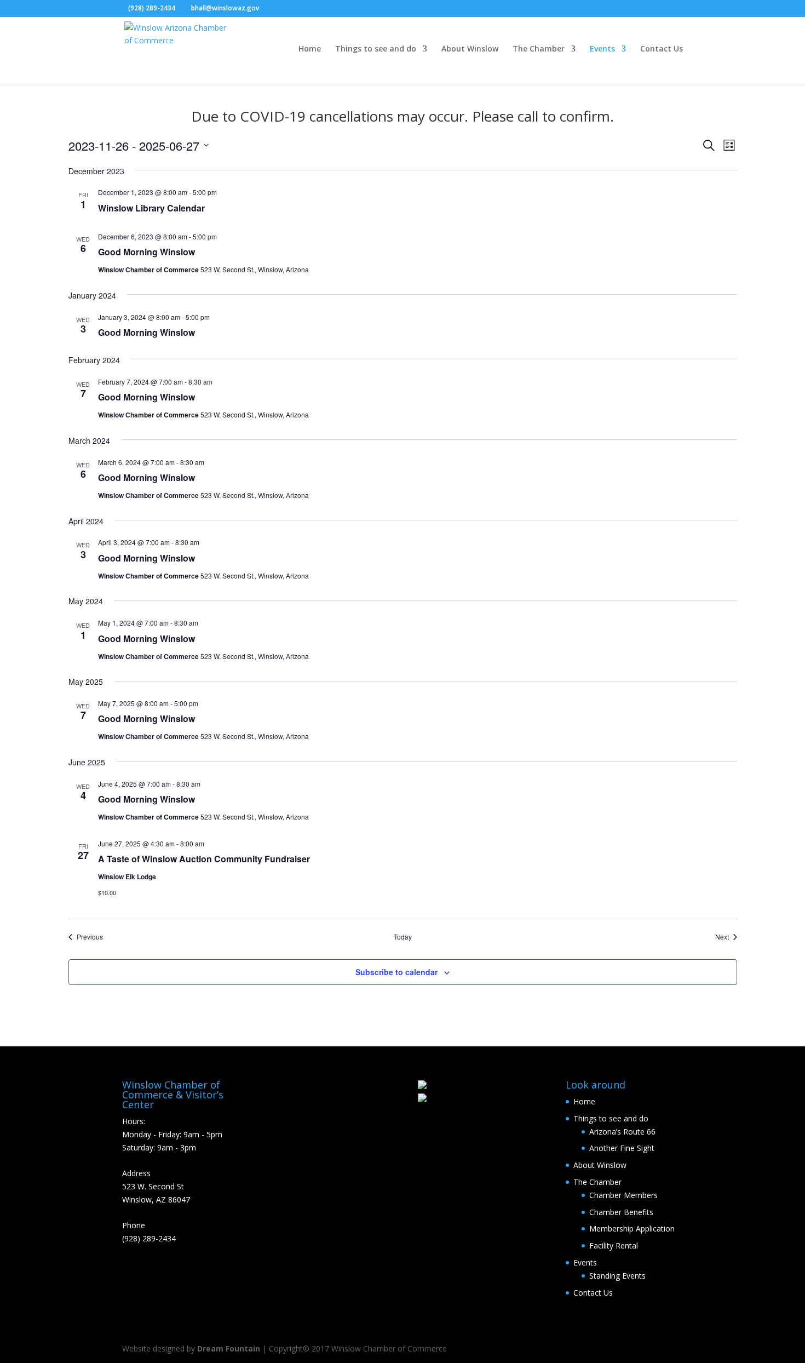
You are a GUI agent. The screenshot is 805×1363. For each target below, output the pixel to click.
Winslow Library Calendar (151, 208)
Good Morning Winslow (146, 251)
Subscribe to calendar (396, 971)
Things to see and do (375, 49)
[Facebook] (270, 9)
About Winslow (469, 49)
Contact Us (661, 49)
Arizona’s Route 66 (622, 1131)
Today (403, 936)
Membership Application (632, 1228)
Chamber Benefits (621, 1212)
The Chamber (539, 49)
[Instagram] (287, 9)
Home (309, 49)
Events (602, 49)
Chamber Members (623, 1195)
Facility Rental (613, 1245)
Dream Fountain (228, 1348)
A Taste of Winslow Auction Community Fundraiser (204, 858)
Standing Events (617, 1275)
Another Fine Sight (621, 1148)
